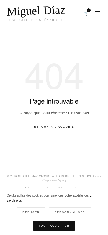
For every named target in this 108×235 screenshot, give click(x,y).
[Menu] (97, 13)
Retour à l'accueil (54, 126)
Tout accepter (54, 225)
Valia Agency (59, 180)
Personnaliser (70, 212)
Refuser (31, 212)
